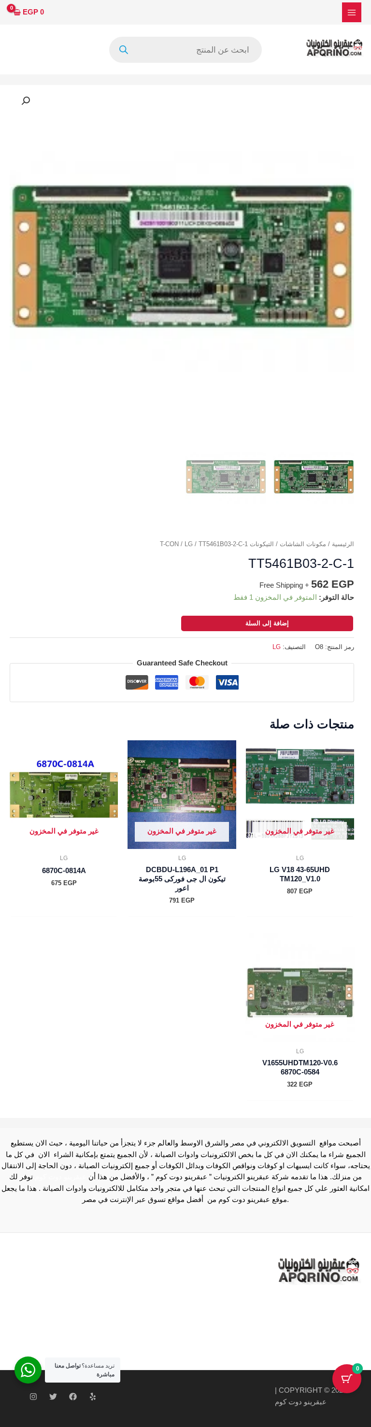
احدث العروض (120, 1328)
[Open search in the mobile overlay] (185, 50)
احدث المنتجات (122, 1317)
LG (189, 544)
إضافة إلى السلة (267, 623)
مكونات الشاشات (303, 544)
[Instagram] (33, 1396)
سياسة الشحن (121, 1306)
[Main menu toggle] (351, 12)
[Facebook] (73, 1396)
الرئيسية (343, 544)
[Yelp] (93, 1396)
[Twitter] (53, 1396)
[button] (25, 101)
